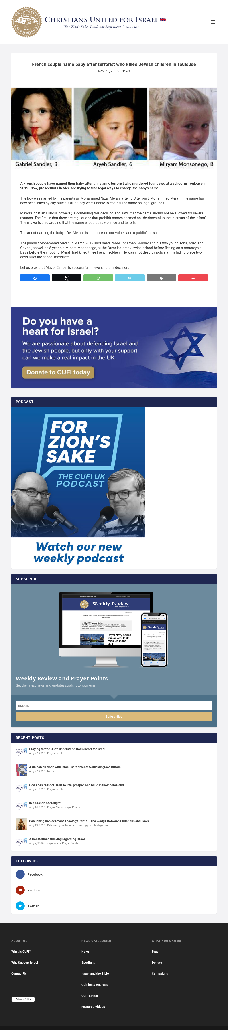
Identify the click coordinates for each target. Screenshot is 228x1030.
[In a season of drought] (21, 806)
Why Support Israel (24, 962)
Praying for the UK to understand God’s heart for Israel (67, 749)
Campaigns (160, 973)
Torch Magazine (98, 825)
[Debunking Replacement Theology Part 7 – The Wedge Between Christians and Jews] (21, 824)
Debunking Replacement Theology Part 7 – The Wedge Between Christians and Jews (89, 821)
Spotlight (88, 962)
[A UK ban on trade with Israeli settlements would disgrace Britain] (21, 770)
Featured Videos (93, 1006)
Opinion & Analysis (94, 984)
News (125, 71)
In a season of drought (45, 803)
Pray (155, 951)
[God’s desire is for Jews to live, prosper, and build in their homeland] (21, 788)
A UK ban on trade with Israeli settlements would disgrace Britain (75, 767)
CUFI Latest (89, 996)
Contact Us (19, 973)
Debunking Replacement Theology (67, 825)
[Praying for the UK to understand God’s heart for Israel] (21, 751)
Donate (157, 962)
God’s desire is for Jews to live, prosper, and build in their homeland (76, 785)
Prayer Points (55, 753)
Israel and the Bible (95, 973)
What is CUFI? (21, 951)
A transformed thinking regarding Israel (57, 839)
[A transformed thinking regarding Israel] (21, 842)
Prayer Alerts (55, 807)
